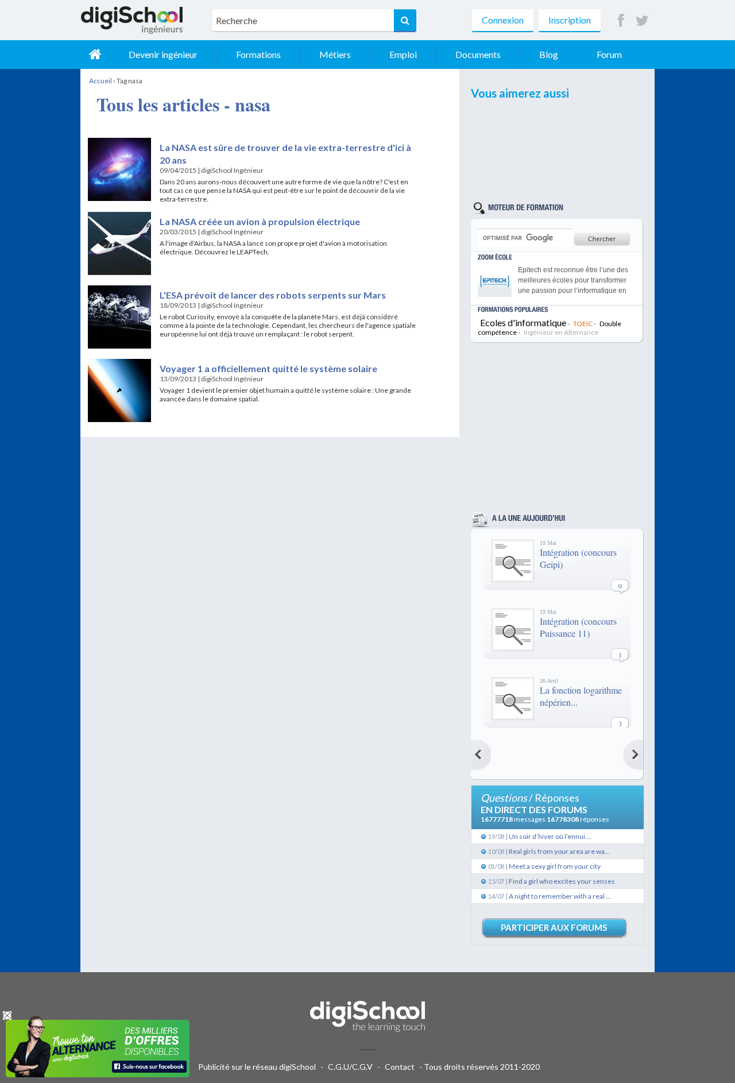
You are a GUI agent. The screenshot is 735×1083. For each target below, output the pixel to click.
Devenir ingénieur (163, 54)
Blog (548, 54)
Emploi (403, 54)
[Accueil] (94, 54)
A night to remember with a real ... (560, 896)
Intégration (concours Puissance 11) (578, 627)
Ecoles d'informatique (523, 322)
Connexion (503, 19)
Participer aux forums (554, 927)
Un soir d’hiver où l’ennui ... (550, 836)
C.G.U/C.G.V (350, 1067)
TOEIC (583, 323)
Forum (609, 54)
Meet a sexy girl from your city (555, 866)
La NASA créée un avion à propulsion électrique (260, 221)
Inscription (569, 19)
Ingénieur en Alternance (561, 332)
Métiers (335, 54)
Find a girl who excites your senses (562, 881)
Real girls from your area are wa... (559, 851)
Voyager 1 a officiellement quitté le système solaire (268, 368)
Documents (478, 54)
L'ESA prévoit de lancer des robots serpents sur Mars (273, 294)
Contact (400, 1067)
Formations (258, 54)
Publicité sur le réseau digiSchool (257, 1067)
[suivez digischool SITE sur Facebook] (621, 21)
